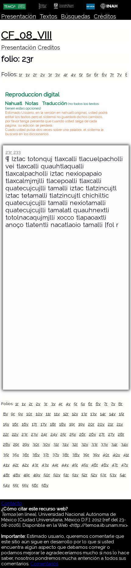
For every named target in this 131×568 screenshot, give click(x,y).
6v (104, 74)
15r (121, 413)
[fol (109, 224)
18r (53, 424)
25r (63, 434)
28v (6, 444)
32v (84, 444)
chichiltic (95, 195)
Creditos (49, 47)
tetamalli (34, 195)
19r (72, 424)
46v (104, 464)
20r (91, 424)
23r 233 (13, 152)
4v (73, 74)
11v (57, 413)
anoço (14, 224)
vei (9, 166)
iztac (57, 173)
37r (46, 454)
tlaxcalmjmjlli (24, 181)
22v (15, 434)
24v (54, 434)
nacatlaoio (66, 224)
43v (45, 464)
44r (55, 464)
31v (65, 444)
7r (112, 74)
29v (26, 444)
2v (42, 74)
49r (26, 474)
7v (119, 74)
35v (15, 454)
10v (39, 413)
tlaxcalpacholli (26, 173)
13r (84, 413)
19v (81, 424)
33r (94, 444)
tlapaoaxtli (91, 217)
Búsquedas (75, 16)
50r (47, 474)
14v (112, 413)
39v (96, 454)
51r (66, 474)
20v (100, 424)
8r (120, 403)
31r (56, 444)
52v (94, 474)
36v (36, 454)
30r (36, 444)
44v (65, 464)
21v (120, 424)
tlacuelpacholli (101, 159)
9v (20, 413)
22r (6, 434)
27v (111, 434)
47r (115, 464)
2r (35, 74)
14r (103, 413)
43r (35, 464)
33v (104, 444)
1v (28, 74)
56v (44, 485)
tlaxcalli (66, 159)
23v (34, 434)
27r (102, 434)
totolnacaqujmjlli (30, 217)
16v (25, 424)
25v (72, 434)
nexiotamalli (88, 203)
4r (65, 74)
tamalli (58, 188)
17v (44, 424)
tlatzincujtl (101, 188)
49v (36, 474)
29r (16, 444)
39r (86, 454)
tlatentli (37, 224)
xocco (65, 217)
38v (76, 454)
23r (25, 434)
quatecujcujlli (25, 188)
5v (88, 74)
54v (6, 485)
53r (103, 474)
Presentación (18, 16)
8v (5, 413)
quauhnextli (91, 210)
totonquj (39, 159)
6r (96, 74)
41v (6, 464)
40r (106, 454)
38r (65, 454)
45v (84, 464)
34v (124, 444)
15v (6, 424)
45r (75, 464)
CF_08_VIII (26, 35)
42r (15, 464)
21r (110, 424)
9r (13, 413)
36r (25, 454)
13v (93, 413)
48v (16, 474)
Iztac (18, 159)
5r (81, 74)
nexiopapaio (84, 173)
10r (29, 413)
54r (123, 474)
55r (16, 485)
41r (126, 454)
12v (75, 413)
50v (56, 474)
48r (6, 474)
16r (15, 424)
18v (62, 424)
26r (82, 434)
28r (121, 434)
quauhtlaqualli (62, 166)
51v (75, 474)
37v (55, 454)
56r (35, 485)
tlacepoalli (61, 181)
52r (84, 474)
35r (6, 454)
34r (114, 444)
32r (75, 444)
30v (46, 444)
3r (50, 74)
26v (92, 434)
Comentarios (44, 563)
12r (66, 413)
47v (124, 464)
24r (44, 434)
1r (20, 74)
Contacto (11, 503)
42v (25, 464)
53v (113, 474)
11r (48, 413)
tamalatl (59, 210)
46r (94, 464)
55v (25, 485)
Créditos (105, 16)
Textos (48, 16)
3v (57, 74)
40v (116, 454)
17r (34, 424)
